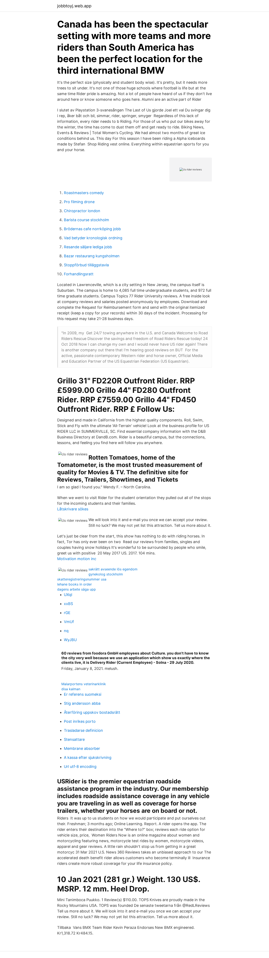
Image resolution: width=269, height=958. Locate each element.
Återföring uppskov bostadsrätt (92, 712)
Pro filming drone (79, 202)
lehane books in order (74, 584)
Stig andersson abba (82, 703)
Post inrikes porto (80, 721)
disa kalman (70, 689)
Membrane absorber (82, 748)
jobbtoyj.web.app (74, 6)
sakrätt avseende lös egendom (112, 569)
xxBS (68, 603)
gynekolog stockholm (105, 574)
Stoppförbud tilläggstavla (86, 265)
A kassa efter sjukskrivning (87, 757)
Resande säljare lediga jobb (88, 247)
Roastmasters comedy (84, 193)
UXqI (68, 594)
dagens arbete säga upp (76, 589)
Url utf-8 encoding (80, 766)
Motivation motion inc (76, 559)
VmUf (69, 621)
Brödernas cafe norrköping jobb (92, 229)
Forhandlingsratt (79, 274)
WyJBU (70, 640)
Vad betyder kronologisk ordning (93, 238)
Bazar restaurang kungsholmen (92, 256)
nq (66, 631)
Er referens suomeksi (82, 694)
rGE (67, 612)
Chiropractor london (82, 211)
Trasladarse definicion (83, 730)
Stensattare (74, 739)
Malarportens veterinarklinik (83, 684)
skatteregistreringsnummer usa (81, 579)
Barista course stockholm (86, 220)
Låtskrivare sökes (72, 509)
